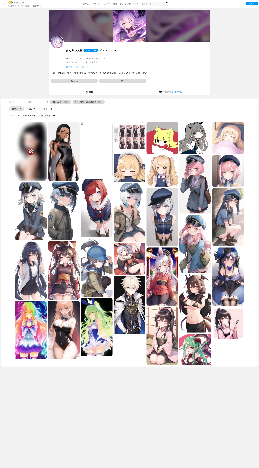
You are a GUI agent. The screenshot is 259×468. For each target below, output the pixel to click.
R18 (136, 3)
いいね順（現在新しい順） (88, 102)
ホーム (86, 3)
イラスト (96, 3)
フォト (107, 3)
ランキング (125, 3)
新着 (115, 3)
